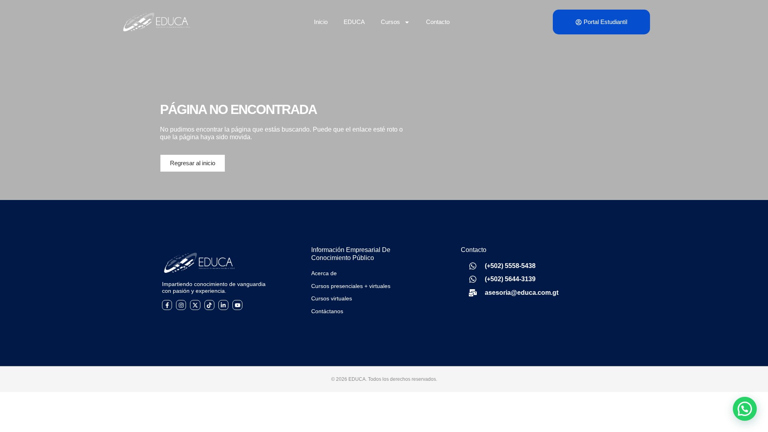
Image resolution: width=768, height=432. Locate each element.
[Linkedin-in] (223, 305)
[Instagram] (181, 305)
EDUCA (354, 21)
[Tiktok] (209, 305)
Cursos (390, 21)
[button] (745, 409)
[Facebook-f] (167, 305)
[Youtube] (237, 305)
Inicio (321, 21)
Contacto (438, 21)
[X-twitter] (195, 305)
